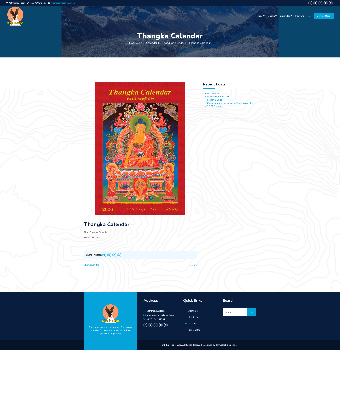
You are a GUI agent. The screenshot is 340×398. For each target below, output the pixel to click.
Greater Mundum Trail (218, 96)
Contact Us (194, 330)
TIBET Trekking (214, 106)
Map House (176, 345)
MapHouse (135, 43)
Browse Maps (323, 15)
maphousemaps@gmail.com (63, 3)
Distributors (194, 317)
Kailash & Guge (214, 100)
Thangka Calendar (173, 43)
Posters (193, 265)
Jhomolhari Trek (92, 265)
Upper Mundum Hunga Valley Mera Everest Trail (230, 103)
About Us (193, 311)
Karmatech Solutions (226, 345)
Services (192, 323)
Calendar (151, 43)
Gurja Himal (213, 93)
